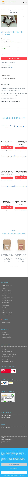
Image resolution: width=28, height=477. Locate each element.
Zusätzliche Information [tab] (9, 78)
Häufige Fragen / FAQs (7, 285)
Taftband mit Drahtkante (7, 351)
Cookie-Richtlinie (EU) (6, 314)
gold (12, 67)
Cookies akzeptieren (14, 464)
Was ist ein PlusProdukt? (7, 300)
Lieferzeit (4, 295)
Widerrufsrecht (5, 305)
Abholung (4, 304)
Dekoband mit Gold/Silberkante (9, 354)
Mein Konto (4, 332)
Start (2, 10)
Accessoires (17, 10)
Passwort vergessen (6, 337)
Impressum (22, 475)
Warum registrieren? (6, 293)
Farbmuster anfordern (7, 292)
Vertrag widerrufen (6, 322)
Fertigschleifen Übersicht (7, 361)
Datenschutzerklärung (15, 475)
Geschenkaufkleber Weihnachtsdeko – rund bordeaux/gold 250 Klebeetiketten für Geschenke (21, 257)
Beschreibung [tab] (6, 75)
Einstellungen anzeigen (14, 472)
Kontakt (3, 287)
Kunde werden (5, 334)
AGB (3, 310)
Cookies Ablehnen (14, 468)
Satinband (4, 347)
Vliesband (4, 358)
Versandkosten (10, 41)
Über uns (4, 288)
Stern (9, 67)
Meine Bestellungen (6, 336)
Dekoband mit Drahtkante (8, 353)
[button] (23, 17)
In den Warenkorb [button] (7, 147)
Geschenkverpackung (9, 10)
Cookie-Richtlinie (7, 475)
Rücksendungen (5, 307)
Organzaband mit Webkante (8, 356)
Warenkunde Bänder (6, 290)
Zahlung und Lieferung (7, 302)
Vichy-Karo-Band (5, 359)
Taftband (4, 349)
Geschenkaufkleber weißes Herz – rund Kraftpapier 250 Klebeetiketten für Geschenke (7, 257)
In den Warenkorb (14, 58)
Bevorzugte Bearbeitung (7, 297)
